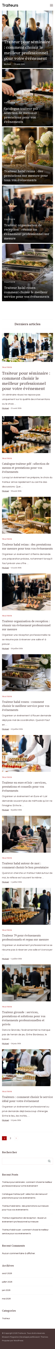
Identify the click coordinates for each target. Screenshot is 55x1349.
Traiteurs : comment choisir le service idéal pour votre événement (27, 1099)
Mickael (7, 64)
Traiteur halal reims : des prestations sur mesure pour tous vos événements (26, 175)
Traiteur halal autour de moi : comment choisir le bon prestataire (25, 865)
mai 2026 (6, 1299)
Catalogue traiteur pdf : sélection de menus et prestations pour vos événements (22, 115)
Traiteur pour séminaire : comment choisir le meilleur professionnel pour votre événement (27, 50)
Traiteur (9, 35)
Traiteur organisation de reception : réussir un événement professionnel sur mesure (26, 232)
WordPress (18, 1341)
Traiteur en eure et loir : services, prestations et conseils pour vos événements (24, 787)
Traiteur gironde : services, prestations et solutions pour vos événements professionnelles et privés (23, 1018)
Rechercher (9, 1152)
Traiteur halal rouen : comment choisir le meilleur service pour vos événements (26, 292)
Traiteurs (10, 5)
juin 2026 (6, 1290)
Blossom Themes (40, 1337)
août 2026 (7, 1273)
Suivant (16, 1138)
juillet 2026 (7, 1282)
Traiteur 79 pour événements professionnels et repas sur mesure (25, 937)
